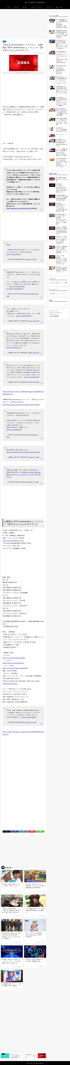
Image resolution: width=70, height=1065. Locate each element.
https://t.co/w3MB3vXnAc (14, 429)
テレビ (16, 7)
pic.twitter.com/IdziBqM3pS (14, 289)
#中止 (36, 474)
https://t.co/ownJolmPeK (31, 377)
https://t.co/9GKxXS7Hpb (14, 452)
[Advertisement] (23, 24)
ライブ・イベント (36, 7)
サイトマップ (53, 311)
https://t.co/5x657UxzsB (13, 347)
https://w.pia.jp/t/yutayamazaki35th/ (15, 668)
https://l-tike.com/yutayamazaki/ (14, 658)
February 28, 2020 (30, 259)
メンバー (49, 7)
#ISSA (8, 244)
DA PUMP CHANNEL (35, 2)
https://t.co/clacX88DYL (13, 254)
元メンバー (59, 7)
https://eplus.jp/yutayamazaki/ (13, 663)
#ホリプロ (31, 474)
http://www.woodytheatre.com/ (13, 541)
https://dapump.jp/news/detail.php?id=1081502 (21, 208)
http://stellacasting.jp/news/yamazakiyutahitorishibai (21, 405)
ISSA (4, 41)
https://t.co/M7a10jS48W (23, 316)
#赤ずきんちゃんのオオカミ (19, 474)
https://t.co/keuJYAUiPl (31, 472)
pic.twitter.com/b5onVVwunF (31, 452)
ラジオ (25, 7)
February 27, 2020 (33, 457)
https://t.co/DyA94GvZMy (17, 286)
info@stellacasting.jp (10, 684)
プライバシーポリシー (56, 312)
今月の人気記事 (54, 316)
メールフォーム (54, 314)
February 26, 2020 (30, 722)
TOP (8, 7)
